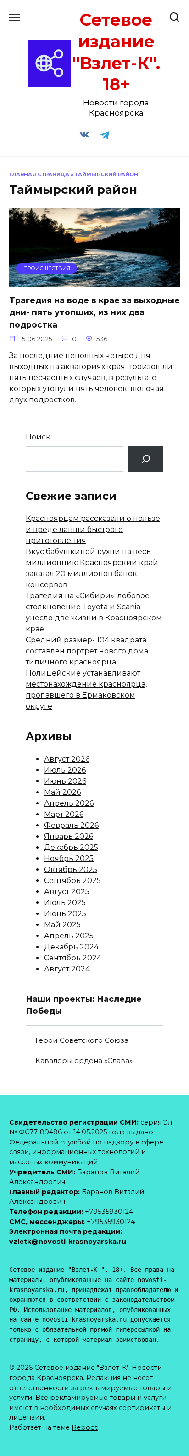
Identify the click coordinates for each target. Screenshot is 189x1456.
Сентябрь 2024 (72, 957)
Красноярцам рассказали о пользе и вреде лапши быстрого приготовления (93, 529)
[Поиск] (145, 459)
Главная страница (39, 174)
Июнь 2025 (65, 913)
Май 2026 (62, 792)
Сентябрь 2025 (72, 880)
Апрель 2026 (69, 803)
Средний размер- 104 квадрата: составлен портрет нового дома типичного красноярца (87, 651)
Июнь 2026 (65, 781)
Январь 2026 (68, 836)
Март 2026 (63, 814)
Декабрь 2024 (71, 946)
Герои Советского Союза (81, 1040)
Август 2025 (66, 891)
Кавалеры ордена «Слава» (84, 1060)
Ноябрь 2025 (69, 858)
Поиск (38, 437)
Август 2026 (66, 759)
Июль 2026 (65, 770)
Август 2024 (67, 969)
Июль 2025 (65, 902)
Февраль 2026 (71, 825)
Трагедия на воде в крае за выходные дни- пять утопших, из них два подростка (94, 312)
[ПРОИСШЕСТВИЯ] (94, 281)
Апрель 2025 (69, 935)
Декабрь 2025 (71, 847)
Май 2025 (62, 924)
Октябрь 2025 (70, 869)
